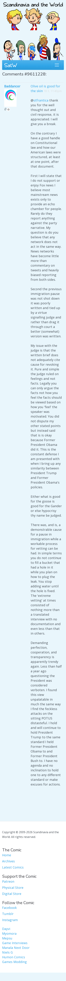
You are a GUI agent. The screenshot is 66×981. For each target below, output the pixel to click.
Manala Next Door (16, 948)
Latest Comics (13, 867)
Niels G (7, 952)
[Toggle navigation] (57, 64)
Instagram (10, 920)
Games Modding (14, 962)
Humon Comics (13, 957)
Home (6, 855)
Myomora (9, 933)
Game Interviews (14, 943)
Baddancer (12, 86)
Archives (8, 861)
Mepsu (7, 938)
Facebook (9, 908)
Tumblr (8, 914)
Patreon (8, 881)
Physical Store (12, 887)
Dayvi (6, 929)
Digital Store (11, 894)
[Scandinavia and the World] (33, 15)
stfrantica (40, 100)
